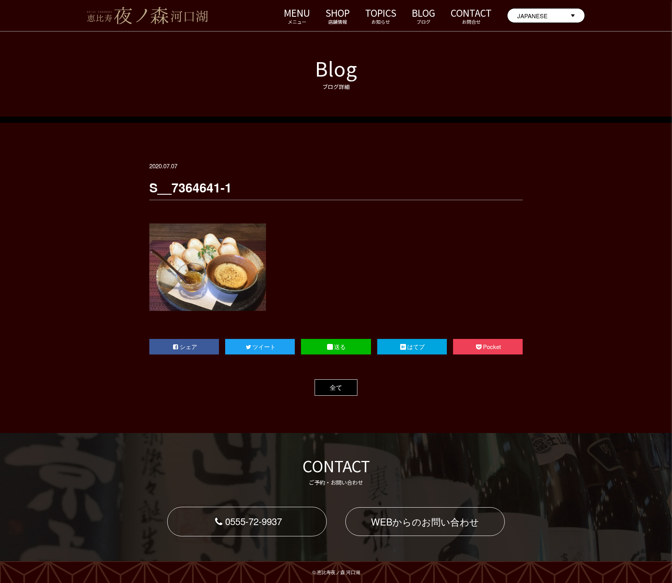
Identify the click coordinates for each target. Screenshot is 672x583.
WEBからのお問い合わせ (425, 521)
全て (336, 387)
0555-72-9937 (253, 521)
